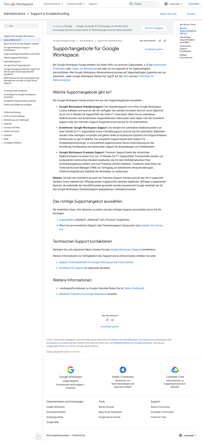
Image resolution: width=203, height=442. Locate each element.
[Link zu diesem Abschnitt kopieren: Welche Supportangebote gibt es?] (115, 92)
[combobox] (144, 4)
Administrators (15, 14)
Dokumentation (52, 3)
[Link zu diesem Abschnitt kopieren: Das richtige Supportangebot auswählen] (125, 202)
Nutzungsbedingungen (57, 435)
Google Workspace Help (64, 41)
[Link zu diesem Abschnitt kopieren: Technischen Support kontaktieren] (115, 242)
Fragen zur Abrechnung (84, 68)
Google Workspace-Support (125, 249)
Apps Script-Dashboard (110, 412)
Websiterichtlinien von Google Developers (133, 343)
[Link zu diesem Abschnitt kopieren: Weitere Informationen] (95, 280)
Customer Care (158, 417)
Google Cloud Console (109, 417)
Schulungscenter (54, 417)
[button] (20, 116)
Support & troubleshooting (50, 14)
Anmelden (194, 4)
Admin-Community (160, 407)
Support (93, 3)
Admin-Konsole (168, 13)
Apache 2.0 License (59, 343)
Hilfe (125, 76)
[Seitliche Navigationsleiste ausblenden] (38, 436)
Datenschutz (78, 435)
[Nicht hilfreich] (164, 40)
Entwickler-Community (162, 412)
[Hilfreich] (159, 40)
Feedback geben (154, 49)
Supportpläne (66, 219)
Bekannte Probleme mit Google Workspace (83, 294)
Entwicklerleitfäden (56, 412)
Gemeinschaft (74, 3)
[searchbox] (21, 25)
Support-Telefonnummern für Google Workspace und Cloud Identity (96, 262)
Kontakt (191, 13)
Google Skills (52, 422)
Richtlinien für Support (71, 267)
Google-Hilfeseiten (55, 407)
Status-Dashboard (134, 288)
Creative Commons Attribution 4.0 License (129, 340)
